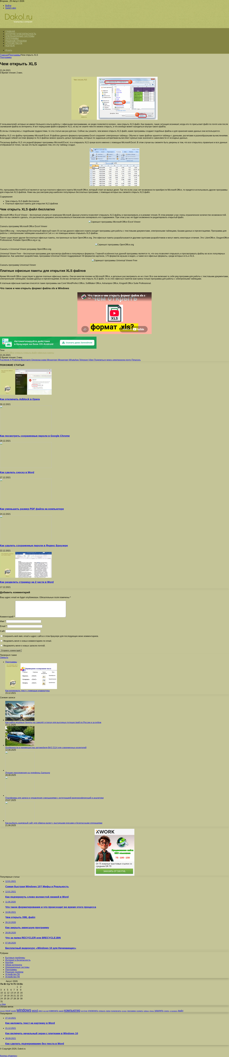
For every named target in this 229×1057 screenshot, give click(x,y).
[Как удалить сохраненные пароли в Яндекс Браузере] (26, 540)
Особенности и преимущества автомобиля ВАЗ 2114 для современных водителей (45, 747)
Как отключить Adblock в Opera (20, 399)
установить (173, 1011)
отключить (93, 1010)
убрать (151, 1011)
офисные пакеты (46, 353)
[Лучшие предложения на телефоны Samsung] (19, 770)
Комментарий (7, 617)
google (13, 1011)
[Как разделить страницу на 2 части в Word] (26, 577)
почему (124, 1011)
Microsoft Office (7, 353)
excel (7, 1010)
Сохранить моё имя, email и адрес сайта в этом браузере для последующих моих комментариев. (51, 636)
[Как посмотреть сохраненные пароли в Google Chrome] (26, 431)
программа (131, 1011)
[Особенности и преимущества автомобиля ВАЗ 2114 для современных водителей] (19, 745)
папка (108, 1011)
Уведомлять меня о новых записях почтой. (24, 646)
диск (40, 1011)
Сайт (2, 631)
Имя (3, 621)
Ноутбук (10, 46)
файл (180, 1011)
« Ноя (3, 1004)
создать (139, 1011)
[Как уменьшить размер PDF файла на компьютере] (26, 504)
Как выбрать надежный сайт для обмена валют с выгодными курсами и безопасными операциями (53, 823)
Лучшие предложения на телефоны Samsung (27, 773)
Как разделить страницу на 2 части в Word (27, 582)
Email (3, 626)
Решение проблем (16, 41)
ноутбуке (84, 1011)
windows (24, 1010)
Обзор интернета (13, 965)
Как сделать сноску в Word (17, 472)
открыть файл (30, 353)
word (35, 1010)
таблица (146, 1011)
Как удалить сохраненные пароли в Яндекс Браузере (34, 545)
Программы (12, 38)
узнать (166, 1011)
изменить (53, 1010)
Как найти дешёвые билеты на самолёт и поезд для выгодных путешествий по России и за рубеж (53, 722)
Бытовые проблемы (15, 958)
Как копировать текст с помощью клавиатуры (27, 691)
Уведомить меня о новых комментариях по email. (27, 641)
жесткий (46, 1011)
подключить (116, 1011)
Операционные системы (19, 36)
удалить (159, 1010)
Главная (4, 55)
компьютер (72, 1010)
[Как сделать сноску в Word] (26, 467)
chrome (2, 1011)
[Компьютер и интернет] (21, 27)
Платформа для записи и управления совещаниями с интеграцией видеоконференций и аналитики (54, 798)
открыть (19, 353)
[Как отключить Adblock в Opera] (26, 394)
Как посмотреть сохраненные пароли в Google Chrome (35, 435)
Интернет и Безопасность (20, 34)
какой (61, 1011)
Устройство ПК (13, 43)
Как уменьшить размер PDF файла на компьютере (32, 508)
